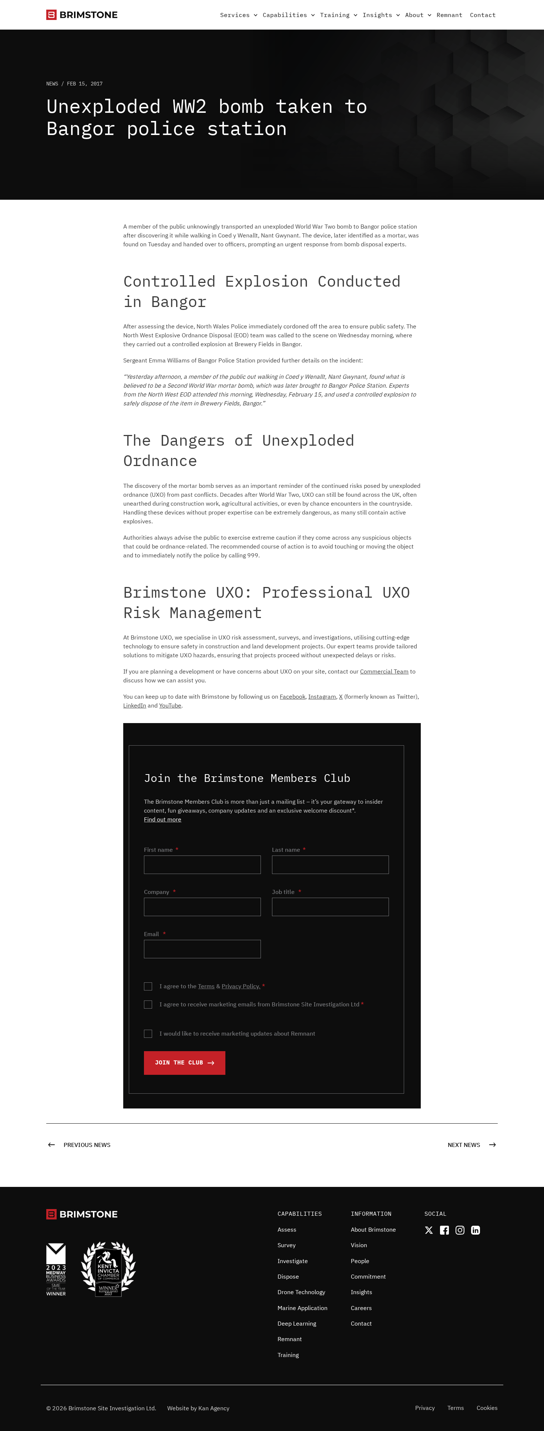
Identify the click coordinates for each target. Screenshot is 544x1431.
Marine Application (303, 1308)
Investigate (293, 1261)
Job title (286, 892)
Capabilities (285, 14)
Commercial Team (384, 671)
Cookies (487, 1407)
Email (155, 934)
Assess (287, 1229)
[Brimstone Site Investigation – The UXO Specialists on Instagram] (460, 1230)
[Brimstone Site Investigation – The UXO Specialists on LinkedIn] (475, 1230)
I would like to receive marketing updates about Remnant (237, 1033)
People (360, 1261)
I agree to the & (212, 986)
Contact (483, 14)
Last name (286, 850)
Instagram (322, 696)
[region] (309, 1296)
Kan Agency (213, 1408)
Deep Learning (297, 1323)
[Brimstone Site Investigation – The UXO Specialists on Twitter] (428, 1230)
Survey (287, 1245)
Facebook (292, 696)
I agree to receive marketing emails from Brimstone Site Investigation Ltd (261, 1004)
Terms (206, 986)
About (414, 14)
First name (158, 850)
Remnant (450, 14)
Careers (361, 1308)
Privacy (425, 1407)
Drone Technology (301, 1292)
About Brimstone (373, 1229)
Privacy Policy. (241, 986)
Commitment (368, 1276)
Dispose (288, 1276)
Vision (359, 1245)
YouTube (170, 705)
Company (160, 892)
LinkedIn (134, 705)
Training (335, 14)
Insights (377, 14)
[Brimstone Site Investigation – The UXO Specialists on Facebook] (444, 1230)
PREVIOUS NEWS (86, 1144)
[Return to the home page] (81, 15)
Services (235, 14)
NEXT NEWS (465, 1144)
